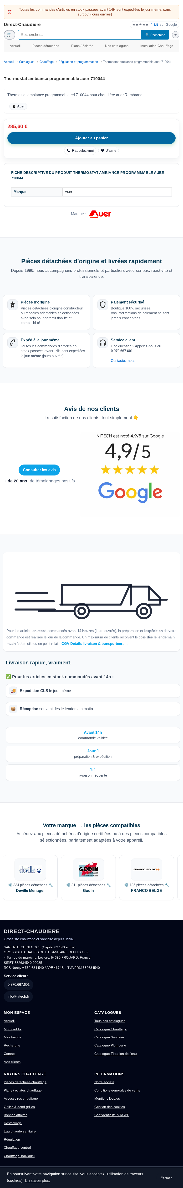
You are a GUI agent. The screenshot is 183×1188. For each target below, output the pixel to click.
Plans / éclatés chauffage (23, 1090)
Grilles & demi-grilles (19, 1107)
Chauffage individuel (19, 1156)
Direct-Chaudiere (22, 24)
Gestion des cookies (109, 1107)
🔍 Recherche (155, 35)
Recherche (12, 1045)
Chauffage (47, 62)
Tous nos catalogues (109, 1021)
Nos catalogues (116, 46)
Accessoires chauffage (21, 1098)
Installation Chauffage (156, 46)
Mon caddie (12, 1029)
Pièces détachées (45, 46)
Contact (9, 1054)
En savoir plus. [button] (37, 1180)
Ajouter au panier (91, 138)
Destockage (13, 1123)
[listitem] (30, 877)
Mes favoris (12, 1037)
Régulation (12, 1139)
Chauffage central (17, 1147)
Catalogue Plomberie (110, 1045)
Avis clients (12, 1062)
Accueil (15, 46)
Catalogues (27, 62)
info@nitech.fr (18, 996)
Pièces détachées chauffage (25, 1082)
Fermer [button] (166, 1178)
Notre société (104, 1082)
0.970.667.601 (19, 984)
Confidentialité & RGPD (111, 1115)
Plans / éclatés (82, 46)
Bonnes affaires (15, 1115)
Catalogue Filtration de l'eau (115, 1054)
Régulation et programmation (78, 62)
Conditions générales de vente (117, 1090)
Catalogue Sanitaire (109, 1037)
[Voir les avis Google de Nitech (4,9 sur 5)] (130, 474)
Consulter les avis (39, 470)
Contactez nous (123, 361)
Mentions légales (107, 1098)
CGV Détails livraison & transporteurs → (95, 644)
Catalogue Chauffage (110, 1029)
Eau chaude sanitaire (20, 1131)
